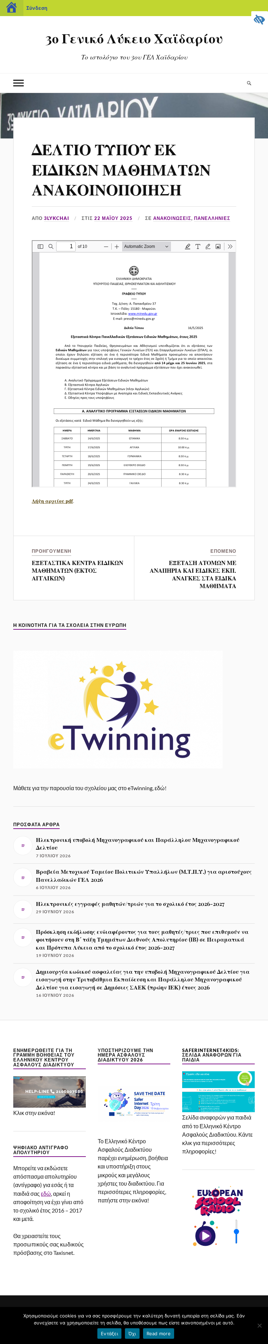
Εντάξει (109, 1333)
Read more (159, 1333)
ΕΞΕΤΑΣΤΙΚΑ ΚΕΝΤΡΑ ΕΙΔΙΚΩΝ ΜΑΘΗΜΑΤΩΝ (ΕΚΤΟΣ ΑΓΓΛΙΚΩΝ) (77, 570)
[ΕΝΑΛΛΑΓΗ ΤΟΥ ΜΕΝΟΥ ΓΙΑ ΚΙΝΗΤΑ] (18, 83)
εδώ (46, 1193)
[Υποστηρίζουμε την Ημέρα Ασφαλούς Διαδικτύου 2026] (134, 1133)
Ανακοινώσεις (172, 218)
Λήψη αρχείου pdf (52, 501)
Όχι (132, 1333)
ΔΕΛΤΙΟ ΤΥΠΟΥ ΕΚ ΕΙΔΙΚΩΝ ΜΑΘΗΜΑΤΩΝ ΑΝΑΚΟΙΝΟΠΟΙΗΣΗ (121, 168)
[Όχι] (259, 1325)
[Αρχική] (11, 8)
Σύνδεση (36, 8)
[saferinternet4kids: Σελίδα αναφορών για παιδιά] (218, 1110)
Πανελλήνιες (212, 218)
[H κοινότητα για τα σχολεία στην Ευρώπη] (118, 780)
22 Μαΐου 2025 (113, 218)
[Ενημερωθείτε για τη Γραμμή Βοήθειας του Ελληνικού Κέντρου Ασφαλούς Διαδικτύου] (49, 1105)
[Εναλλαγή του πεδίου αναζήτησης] (249, 83)
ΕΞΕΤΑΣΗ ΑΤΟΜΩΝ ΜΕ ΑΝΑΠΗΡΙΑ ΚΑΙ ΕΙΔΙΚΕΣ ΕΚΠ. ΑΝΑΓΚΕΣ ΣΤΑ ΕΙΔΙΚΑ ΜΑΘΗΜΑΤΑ (193, 574)
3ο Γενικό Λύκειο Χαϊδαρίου (134, 38)
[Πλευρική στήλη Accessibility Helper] (259, 19)
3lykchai (56, 218)
